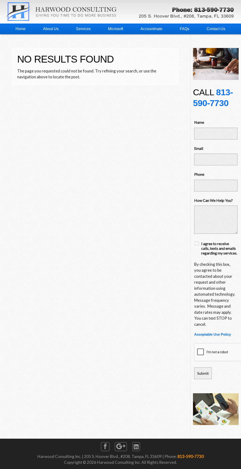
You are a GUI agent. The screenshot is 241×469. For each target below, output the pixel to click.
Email (198, 148)
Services (83, 29)
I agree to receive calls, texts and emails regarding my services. (219, 248)
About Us (51, 29)
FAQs (184, 29)
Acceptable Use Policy (212, 334)
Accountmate (151, 29)
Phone (199, 174)
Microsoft (115, 29)
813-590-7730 (190, 456)
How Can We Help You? (213, 200)
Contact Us (216, 29)
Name (199, 122)
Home (21, 29)
